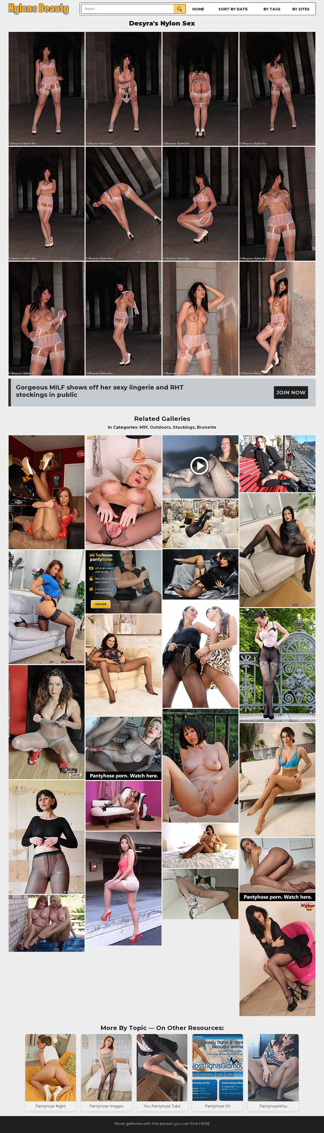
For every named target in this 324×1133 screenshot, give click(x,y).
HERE (204, 1123)
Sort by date (233, 9)
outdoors (160, 427)
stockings (184, 427)
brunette (206, 427)
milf (143, 427)
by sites (301, 9)
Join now (291, 392)
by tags (272, 9)
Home (198, 9)
